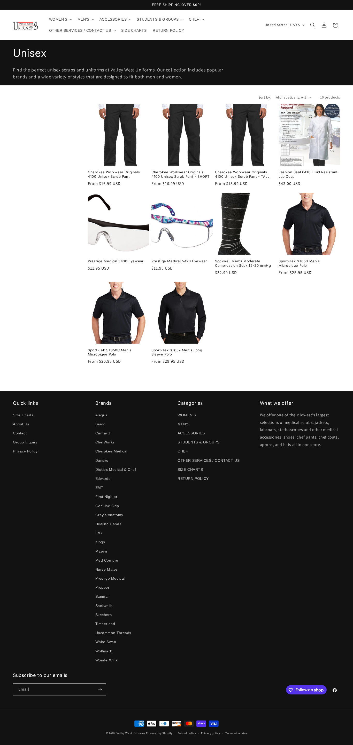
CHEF (183, 451)
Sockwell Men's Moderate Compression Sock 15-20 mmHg (243, 263)
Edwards (103, 478)
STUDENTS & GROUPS (198, 442)
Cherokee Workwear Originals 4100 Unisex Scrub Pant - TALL (242, 174)
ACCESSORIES (191, 433)
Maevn (101, 551)
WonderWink (106, 660)
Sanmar (102, 596)
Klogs (100, 542)
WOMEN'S (187, 415)
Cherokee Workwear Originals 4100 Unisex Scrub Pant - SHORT (180, 174)
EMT (99, 487)
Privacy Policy (25, 451)
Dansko (102, 460)
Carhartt (102, 433)
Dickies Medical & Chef (115, 469)
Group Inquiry (25, 442)
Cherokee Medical (111, 451)
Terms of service (236, 733)
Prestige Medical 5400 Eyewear (115, 261)
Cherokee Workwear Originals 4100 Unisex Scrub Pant (114, 174)
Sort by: (264, 97)
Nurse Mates (106, 569)
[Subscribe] (100, 690)
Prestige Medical (110, 578)
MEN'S (183, 424)
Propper (102, 587)
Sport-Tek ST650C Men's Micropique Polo (110, 352)
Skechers (103, 614)
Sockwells (104, 605)
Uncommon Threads (113, 632)
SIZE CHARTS (190, 469)
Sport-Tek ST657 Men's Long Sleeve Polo (176, 352)
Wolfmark (103, 651)
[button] (60, 19)
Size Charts (23, 415)
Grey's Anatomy (109, 515)
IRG (98, 533)
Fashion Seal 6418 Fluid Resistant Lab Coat (308, 174)
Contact (20, 433)
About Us (21, 424)
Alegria (101, 415)
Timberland (105, 623)
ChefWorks (105, 442)
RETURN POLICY (193, 478)
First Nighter (106, 497)
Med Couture (107, 560)
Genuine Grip (107, 506)
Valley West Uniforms (131, 733)
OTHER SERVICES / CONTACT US (209, 460)
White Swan (105, 642)
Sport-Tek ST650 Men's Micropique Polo (299, 263)
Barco (100, 424)
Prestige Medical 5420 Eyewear (179, 261)
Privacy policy (210, 733)
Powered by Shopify (159, 733)
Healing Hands (108, 524)
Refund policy (187, 733)
